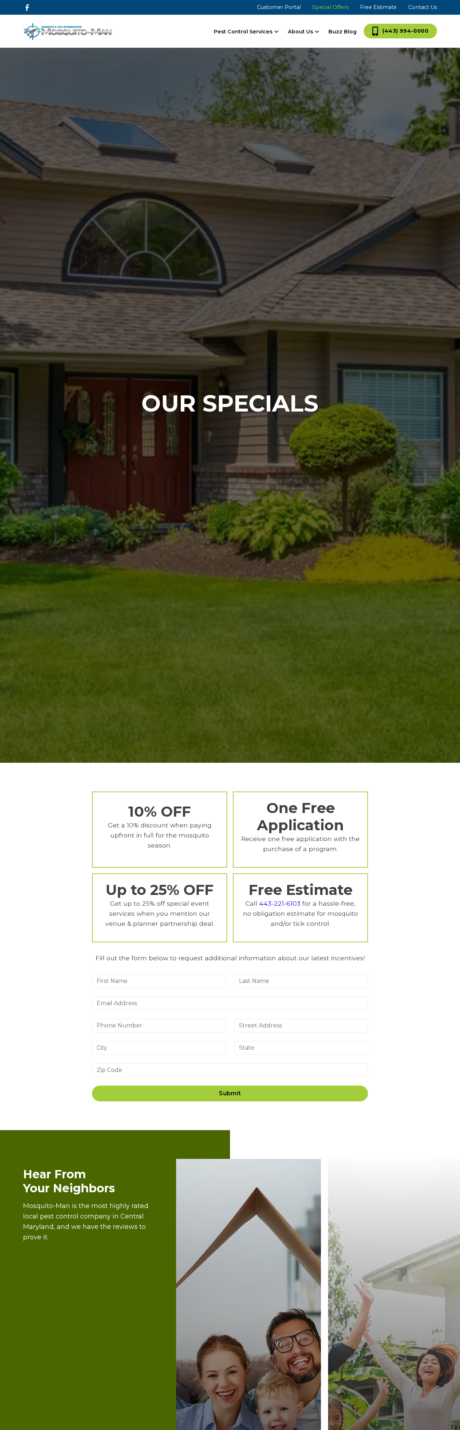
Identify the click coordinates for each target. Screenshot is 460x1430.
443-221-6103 (279, 903)
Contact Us (422, 7)
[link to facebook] (27, 7)
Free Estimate (378, 7)
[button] (247, 31)
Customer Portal (279, 7)
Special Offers (330, 7)
